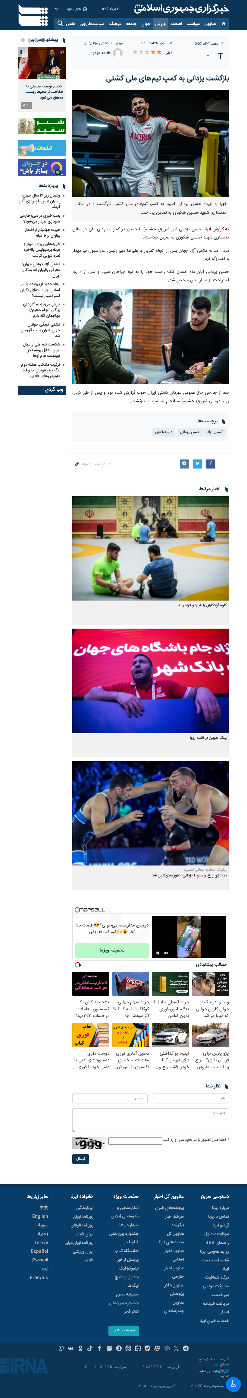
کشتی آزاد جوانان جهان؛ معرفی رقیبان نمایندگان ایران (40, 270)
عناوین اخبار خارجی (174, 1272)
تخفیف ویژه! (112, 950)
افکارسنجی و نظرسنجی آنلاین (125, 1212)
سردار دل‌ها (129, 1225)
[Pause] (157, 953)
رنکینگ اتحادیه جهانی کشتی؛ (205, 870)
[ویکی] (71, 1349)
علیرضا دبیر (163, 432)
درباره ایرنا (220, 1208)
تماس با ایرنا (218, 1216)
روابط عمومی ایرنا (214, 1251)
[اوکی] (80, 1349)
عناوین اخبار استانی (174, 1255)
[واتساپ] (61, 1349)
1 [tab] (43, 40)
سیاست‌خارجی (92, 24)
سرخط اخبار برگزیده (174, 1221)
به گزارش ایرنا (217, 229)
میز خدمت (220, 1295)
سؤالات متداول (216, 1234)
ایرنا (181, 9)
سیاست (193, 24)
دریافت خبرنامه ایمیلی (216, 1308)
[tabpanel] (42, 79)
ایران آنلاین (84, 1234)
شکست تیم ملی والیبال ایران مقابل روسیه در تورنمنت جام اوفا (41, 350)
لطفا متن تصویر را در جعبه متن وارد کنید (196, 1140)
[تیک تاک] (90, 1349)
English (40, 1216)
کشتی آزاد (215, 432)
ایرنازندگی (84, 1208)
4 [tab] (23, 40)
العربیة (43, 1225)
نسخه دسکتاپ (123, 1330)
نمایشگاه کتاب (127, 1251)
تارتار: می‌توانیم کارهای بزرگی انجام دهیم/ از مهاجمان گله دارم (41, 310)
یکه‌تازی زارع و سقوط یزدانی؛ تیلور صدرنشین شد (189, 876)
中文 (44, 1208)
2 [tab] (36, 40)
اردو (45, 1269)
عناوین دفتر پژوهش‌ (174, 1290)
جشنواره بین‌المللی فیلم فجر (124, 1238)
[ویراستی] (109, 1349)
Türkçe (41, 1243)
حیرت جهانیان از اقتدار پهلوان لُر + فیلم (42, 233)
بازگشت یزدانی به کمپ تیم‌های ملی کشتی (167, 79)
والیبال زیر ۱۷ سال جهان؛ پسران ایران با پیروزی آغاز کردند (39, 201)
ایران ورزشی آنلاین (83, 1256)
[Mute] (166, 953)
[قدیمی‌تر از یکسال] (150, 548)
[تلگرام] (186, 1349)
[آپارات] (157, 1349)
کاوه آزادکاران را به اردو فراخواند (202, 605)
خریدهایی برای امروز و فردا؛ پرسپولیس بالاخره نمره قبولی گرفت (41, 250)
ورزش (160, 24)
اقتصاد (176, 24)
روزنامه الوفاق (81, 1225)
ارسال (80, 1159)
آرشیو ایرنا (221, 1225)
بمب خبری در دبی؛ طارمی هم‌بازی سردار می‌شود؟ (40, 219)
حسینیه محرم (127, 1294)
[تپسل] (77, 910)
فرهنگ (115, 24)
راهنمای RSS (217, 1243)
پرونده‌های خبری (169, 1208)
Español (39, 1251)
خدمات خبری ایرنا (214, 1321)
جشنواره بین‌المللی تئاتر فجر (124, 1307)
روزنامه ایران (83, 1216)
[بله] (147, 1349)
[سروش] (119, 1349)
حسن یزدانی (190, 432)
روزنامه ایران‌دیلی (78, 1243)
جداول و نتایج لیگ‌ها (127, 1281)
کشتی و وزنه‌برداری (96, 43)
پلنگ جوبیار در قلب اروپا (208, 738)
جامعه (131, 24)
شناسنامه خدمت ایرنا (215, 1265)
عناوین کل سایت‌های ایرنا (171, 1238)
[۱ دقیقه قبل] (42, 63)
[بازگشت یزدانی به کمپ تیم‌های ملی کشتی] (150, 143)
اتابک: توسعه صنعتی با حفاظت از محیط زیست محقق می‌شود (44, 92)
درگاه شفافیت (217, 1277)
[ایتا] (128, 1349)
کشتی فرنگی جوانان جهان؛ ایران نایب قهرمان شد (40, 330)
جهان (145, 24)
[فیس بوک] (99, 1349)
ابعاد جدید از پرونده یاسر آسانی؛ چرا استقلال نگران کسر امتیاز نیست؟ (40, 290)
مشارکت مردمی (216, 1286)
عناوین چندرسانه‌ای (174, 1307)
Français (39, 1278)
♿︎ (233, 1383)
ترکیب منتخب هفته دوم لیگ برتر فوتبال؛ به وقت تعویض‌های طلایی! (40, 370)
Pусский (40, 1260)
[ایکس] (176, 1349)
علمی (70, 24)
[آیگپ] (138, 1349)
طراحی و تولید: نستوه (213, 1374)
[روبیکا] (167, 1349)
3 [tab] (29, 40)
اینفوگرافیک (129, 1268)
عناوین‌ (210, 24)
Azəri (43, 1234)
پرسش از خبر (128, 1260)
